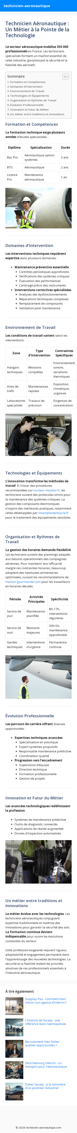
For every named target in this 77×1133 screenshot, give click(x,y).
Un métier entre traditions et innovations (37, 114)
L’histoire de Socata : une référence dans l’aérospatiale (45, 1022)
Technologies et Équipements (29, 95)
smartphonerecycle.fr (53, 513)
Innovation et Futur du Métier (29, 109)
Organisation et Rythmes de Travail (33, 100)
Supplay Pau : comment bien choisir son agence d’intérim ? (46, 1000)
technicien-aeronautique (27, 5)
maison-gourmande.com (23, 582)
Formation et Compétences (28, 82)
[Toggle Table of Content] (64, 77)
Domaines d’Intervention (26, 86)
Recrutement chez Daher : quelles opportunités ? (43, 1043)
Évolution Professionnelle (27, 105)
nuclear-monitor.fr (46, 490)
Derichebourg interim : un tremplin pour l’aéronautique (46, 1065)
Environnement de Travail (27, 91)
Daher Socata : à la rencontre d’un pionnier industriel (45, 1086)
